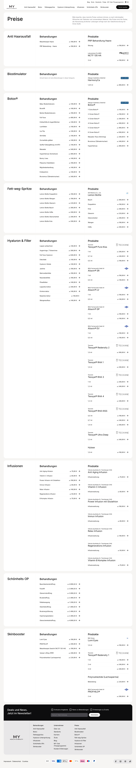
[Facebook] (115, 761)
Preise (104, 2)
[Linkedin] (120, 761)
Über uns (57, 729)
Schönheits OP (80, 746)
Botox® (77, 735)
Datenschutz (16, 761)
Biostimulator (79, 732)
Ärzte (92, 2)
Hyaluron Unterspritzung (65, 7)
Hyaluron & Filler (80, 741)
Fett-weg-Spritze (80, 738)
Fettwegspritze (50, 7)
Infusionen (80, 7)
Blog (88, 2)
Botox (40, 7)
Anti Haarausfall (80, 729)
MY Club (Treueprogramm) (115, 2)
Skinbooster (104, 7)
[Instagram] (125, 761)
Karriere (56, 735)
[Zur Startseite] (12, 7)
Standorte (98, 2)
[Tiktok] (130, 761)
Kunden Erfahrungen (61, 749)
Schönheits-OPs (92, 7)
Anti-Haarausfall (29, 7)
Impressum (7, 761)
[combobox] (128, 2)
